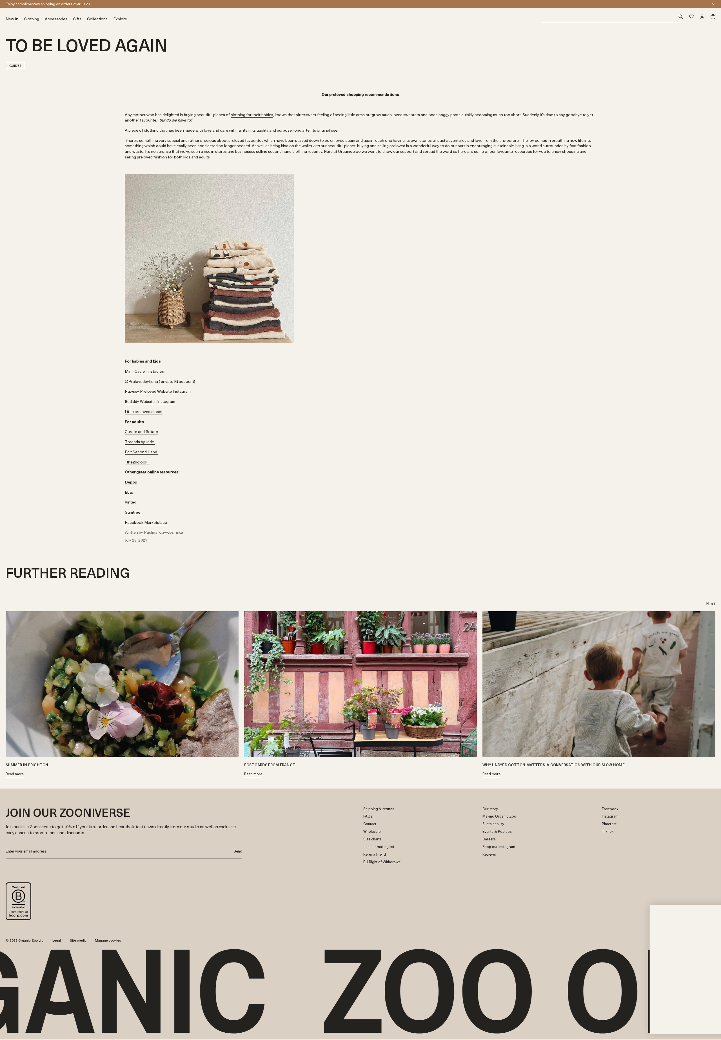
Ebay (129, 492)
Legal (56, 940)
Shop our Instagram (498, 846)
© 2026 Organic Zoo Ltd (24, 940)
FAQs (367, 816)
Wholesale (371, 831)
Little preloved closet (144, 411)
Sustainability (493, 824)
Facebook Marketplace (146, 522)
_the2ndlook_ (137, 462)
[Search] (612, 16)
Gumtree (133, 512)
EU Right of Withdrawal (382, 862)
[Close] (713, 4)
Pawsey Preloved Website (148, 391)
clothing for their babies (252, 115)
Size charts (372, 839)
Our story (490, 809)
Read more (15, 774)
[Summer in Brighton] (122, 684)
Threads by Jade (140, 442)
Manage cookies (108, 940)
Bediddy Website (140, 401)
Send (238, 851)
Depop (131, 482)
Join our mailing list (378, 846)
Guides (15, 65)
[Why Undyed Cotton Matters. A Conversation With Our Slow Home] (598, 684)
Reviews (489, 854)
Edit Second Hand (141, 452)
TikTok (607, 831)
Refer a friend (374, 854)
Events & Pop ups (497, 831)
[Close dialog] (708, 904)
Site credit (78, 940)
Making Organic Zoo (499, 816)
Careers (489, 839)
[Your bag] (712, 16)
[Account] (702, 16)
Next (710, 603)
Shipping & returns (378, 809)
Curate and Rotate (141, 431)
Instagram (156, 371)
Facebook (610, 809)
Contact (369, 824)
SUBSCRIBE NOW (660, 1005)
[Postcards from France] (360, 684)
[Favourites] (691, 16)
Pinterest (609, 824)
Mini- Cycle (135, 371)
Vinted (131, 502)
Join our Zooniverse (22, 3)
